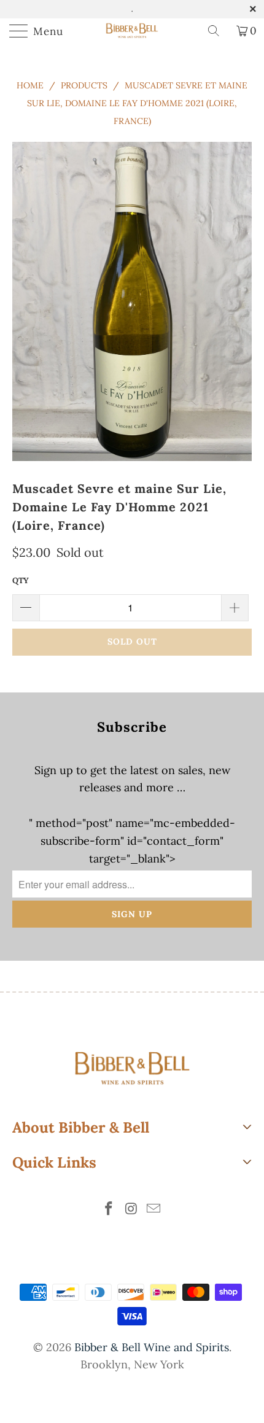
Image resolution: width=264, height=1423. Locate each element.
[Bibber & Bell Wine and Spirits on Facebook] (108, 1209)
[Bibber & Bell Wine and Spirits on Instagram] (131, 1209)
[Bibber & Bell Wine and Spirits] (132, 30)
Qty (20, 580)
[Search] (218, 30)
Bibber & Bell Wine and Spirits (151, 1347)
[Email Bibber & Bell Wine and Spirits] (154, 1209)
